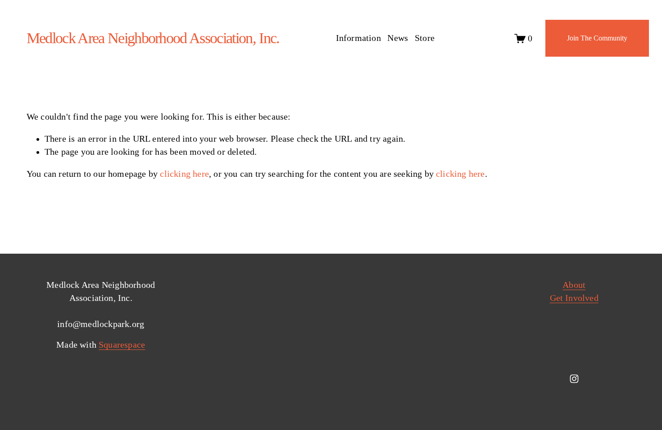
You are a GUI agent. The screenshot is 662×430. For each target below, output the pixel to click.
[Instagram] (574, 378)
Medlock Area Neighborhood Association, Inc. (153, 38)
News (397, 38)
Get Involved (574, 298)
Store (425, 38)
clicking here (184, 174)
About (573, 285)
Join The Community (597, 38)
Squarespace (122, 344)
